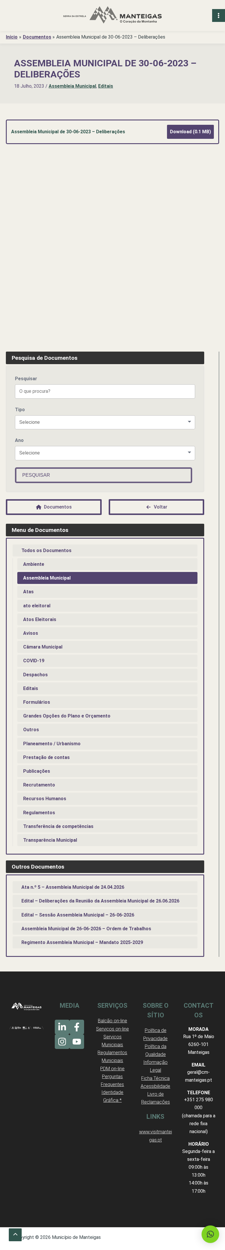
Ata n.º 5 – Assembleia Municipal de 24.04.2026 (72, 887)
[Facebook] (76, 1027)
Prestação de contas (46, 757)
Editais (105, 86)
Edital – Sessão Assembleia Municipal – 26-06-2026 (77, 915)
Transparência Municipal (50, 840)
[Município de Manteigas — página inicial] (112, 15)
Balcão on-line (112, 1020)
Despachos (35, 674)
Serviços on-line (112, 1029)
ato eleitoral (36, 605)
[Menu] (218, 15)
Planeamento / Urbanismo (52, 743)
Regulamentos (39, 812)
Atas (28, 591)
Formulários (36, 702)
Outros (31, 729)
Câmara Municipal (42, 647)
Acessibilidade (155, 1086)
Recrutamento (39, 785)
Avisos (30, 633)
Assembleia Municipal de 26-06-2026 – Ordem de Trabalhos (86, 928)
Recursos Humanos (44, 798)
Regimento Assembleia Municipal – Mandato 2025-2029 (82, 942)
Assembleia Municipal (72, 86)
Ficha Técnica (155, 1078)
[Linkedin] (62, 1027)
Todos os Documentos (46, 550)
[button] (210, 1234)
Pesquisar (26, 378)
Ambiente (33, 564)
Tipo (20, 409)
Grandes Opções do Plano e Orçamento (66, 716)
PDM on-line (112, 1068)
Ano (19, 440)
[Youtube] (76, 1041)
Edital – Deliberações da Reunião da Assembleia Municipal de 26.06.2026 (100, 901)
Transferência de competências (58, 826)
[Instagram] (62, 1041)
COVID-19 (33, 660)
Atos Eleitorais (39, 619)
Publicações (36, 771)
